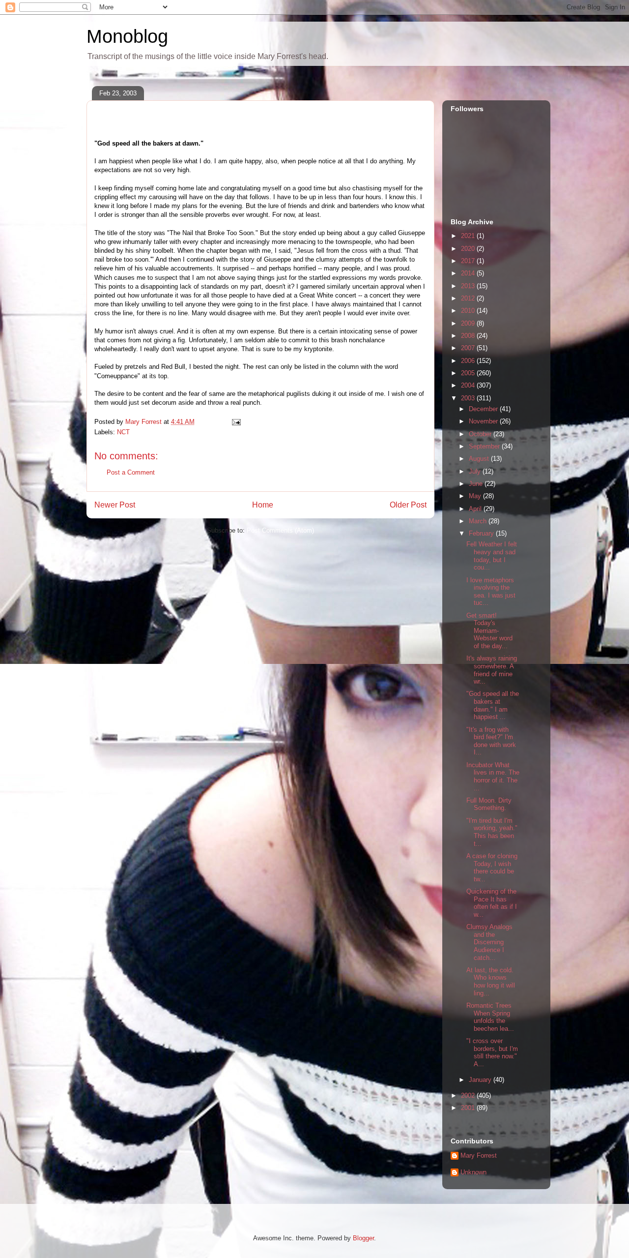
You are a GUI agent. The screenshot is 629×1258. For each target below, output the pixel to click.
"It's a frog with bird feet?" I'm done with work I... (491, 741)
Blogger (363, 1238)
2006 (469, 360)
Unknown (473, 1172)
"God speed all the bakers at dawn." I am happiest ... (492, 705)
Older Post (408, 505)
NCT (123, 432)
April (476, 508)
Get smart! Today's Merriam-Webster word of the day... (489, 631)
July (476, 471)
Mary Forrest (478, 1155)
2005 (469, 373)
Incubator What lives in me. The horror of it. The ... (492, 776)
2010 (469, 310)
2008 (469, 335)
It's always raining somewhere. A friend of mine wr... (491, 670)
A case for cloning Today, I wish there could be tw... (491, 867)
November (484, 421)
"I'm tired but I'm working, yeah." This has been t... (491, 832)
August (480, 458)
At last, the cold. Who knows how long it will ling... (490, 981)
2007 (469, 348)
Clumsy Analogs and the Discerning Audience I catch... (489, 942)
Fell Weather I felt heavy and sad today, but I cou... (491, 555)
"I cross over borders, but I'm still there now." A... (492, 1052)
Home (262, 505)
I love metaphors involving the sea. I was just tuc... (490, 591)
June (477, 483)
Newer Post (114, 505)
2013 (469, 286)
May (476, 496)
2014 (469, 273)
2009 (469, 323)
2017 (469, 261)
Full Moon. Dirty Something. (489, 804)
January (481, 1079)
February (482, 533)
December (484, 409)
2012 (469, 298)
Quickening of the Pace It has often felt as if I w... (491, 903)
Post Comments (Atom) (280, 530)
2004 (469, 385)
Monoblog (127, 36)
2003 (469, 398)
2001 (469, 1107)
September (485, 446)
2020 (469, 248)
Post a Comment (131, 472)
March (478, 521)
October (481, 434)
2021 (469, 236)
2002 (469, 1095)
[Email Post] (236, 421)
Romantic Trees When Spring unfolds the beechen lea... (490, 1017)
